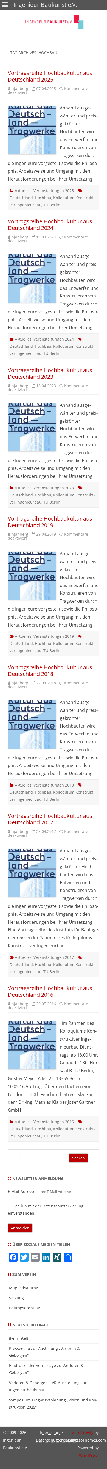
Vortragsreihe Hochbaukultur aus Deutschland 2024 (50, 225)
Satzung (16, 1298)
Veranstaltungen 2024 (53, 339)
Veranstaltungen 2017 (53, 957)
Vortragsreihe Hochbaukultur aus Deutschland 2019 (50, 522)
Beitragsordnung (24, 1307)
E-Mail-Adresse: (23, 1191)
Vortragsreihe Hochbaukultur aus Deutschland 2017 (50, 819)
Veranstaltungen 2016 (53, 1121)
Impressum (50, 1432)
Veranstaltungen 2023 (53, 487)
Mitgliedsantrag (23, 1287)
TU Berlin (51, 204)
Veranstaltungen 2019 (53, 636)
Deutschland (21, 197)
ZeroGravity (82, 1432)
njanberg (20, 88)
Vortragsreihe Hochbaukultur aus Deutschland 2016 (50, 991)
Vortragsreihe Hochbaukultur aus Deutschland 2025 (50, 76)
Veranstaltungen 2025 (53, 190)
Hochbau (43, 197)
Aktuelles (23, 190)
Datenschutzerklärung (56, 1440)
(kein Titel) (18, 1338)
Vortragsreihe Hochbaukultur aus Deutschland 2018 (50, 671)
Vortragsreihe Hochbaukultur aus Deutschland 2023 (50, 373)
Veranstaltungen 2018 (53, 785)
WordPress (89, 1455)
